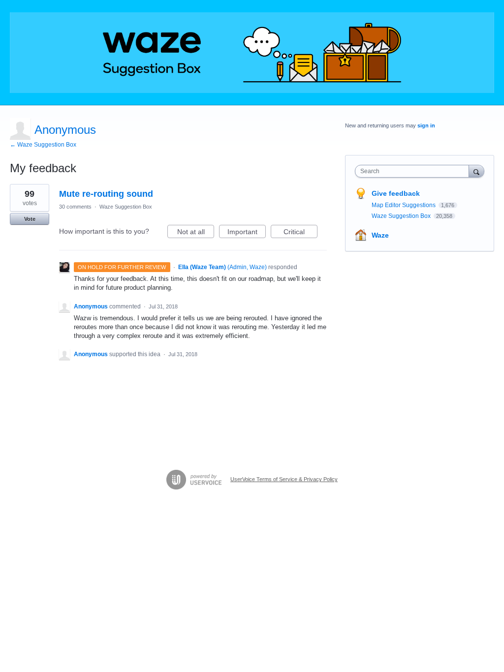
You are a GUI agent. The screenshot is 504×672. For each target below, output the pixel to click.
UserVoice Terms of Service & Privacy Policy (284, 479)
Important (246, 233)
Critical (300, 233)
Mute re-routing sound (106, 194)
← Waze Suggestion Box (43, 144)
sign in (426, 125)
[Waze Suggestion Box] (252, 52)
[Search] (476, 171)
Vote (29, 219)
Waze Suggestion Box (125, 207)
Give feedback (396, 193)
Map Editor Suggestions (404, 205)
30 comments (75, 207)
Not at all (195, 233)
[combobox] (414, 171)
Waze (380, 235)
